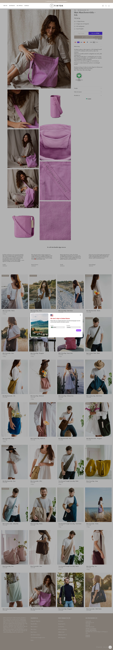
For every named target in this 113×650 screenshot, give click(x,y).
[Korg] (108, 5)
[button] (26, 5)
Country (51, 325)
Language (68, 325)
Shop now (79, 330)
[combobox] (53, 327)
